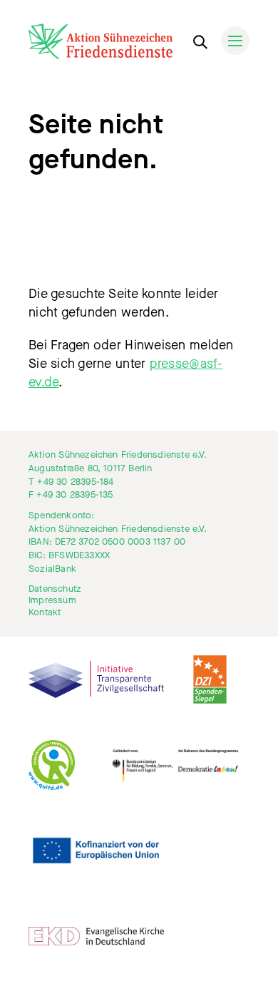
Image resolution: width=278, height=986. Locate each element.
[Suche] (199, 39)
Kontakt (45, 612)
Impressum (52, 600)
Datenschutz (55, 589)
